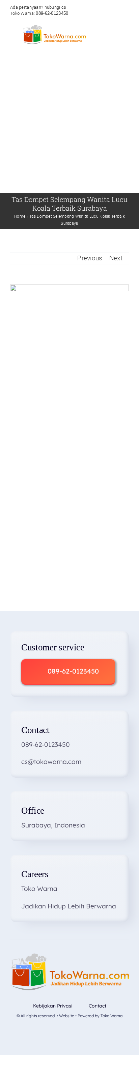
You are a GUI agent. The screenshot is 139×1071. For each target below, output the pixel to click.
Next (115, 258)
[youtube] (69, 1032)
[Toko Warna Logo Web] (54, 28)
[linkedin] (91, 1032)
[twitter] (59, 1032)
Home (19, 216)
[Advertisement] (69, 120)
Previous (89, 258)
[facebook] (48, 1032)
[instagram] (80, 1032)
